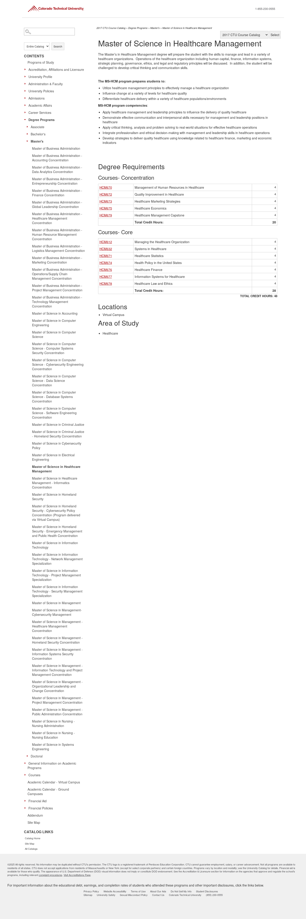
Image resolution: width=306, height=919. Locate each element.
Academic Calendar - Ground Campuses (48, 791)
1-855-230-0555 (265, 8)
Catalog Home (32, 838)
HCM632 (105, 249)
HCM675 (105, 208)
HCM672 (105, 194)
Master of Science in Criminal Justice (58, 424)
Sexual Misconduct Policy (134, 895)
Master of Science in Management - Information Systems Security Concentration (57, 654)
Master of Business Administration (56, 148)
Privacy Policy (91, 891)
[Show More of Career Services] (26, 112)
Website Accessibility (114, 891)
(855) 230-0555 (214, 895)
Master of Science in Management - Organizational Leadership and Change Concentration (57, 686)
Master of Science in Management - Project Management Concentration (57, 700)
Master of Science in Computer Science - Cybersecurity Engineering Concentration (58, 364)
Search (58, 46)
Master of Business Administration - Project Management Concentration (57, 287)
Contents (34, 56)
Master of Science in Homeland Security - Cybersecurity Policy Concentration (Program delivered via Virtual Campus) (56, 513)
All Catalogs (31, 848)
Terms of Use (138, 891)
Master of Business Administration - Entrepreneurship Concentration (57, 181)
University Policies (41, 91)
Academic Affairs (40, 105)
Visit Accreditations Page (77, 875)
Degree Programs (41, 119)
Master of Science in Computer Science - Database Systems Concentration (54, 396)
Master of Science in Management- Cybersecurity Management (57, 612)
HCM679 (105, 215)
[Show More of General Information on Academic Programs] (26, 763)
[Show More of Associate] (28, 126)
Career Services (39, 112)
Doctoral (37, 756)
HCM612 (105, 242)
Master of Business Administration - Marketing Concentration (57, 259)
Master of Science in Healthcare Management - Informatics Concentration (54, 482)
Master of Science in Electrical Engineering (53, 457)
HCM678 (105, 283)
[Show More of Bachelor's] (28, 134)
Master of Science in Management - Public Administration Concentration (57, 711)
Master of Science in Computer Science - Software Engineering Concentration (54, 412)
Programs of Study (41, 62)
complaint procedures (50, 875)
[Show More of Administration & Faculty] (26, 83)
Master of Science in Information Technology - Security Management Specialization (57, 591)
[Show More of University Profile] (26, 76)
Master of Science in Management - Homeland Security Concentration (57, 640)
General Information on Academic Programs (52, 765)
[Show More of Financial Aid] (26, 800)
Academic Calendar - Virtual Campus (54, 782)
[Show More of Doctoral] (28, 756)
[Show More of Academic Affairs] (26, 105)
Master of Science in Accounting (55, 313)
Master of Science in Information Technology (55, 545)
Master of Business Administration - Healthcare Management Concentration (57, 218)
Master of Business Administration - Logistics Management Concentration (58, 248)
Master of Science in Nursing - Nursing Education (53, 735)
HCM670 (105, 187)
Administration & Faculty (45, 84)
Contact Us (158, 895)
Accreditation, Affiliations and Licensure (56, 69)
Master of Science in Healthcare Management (56, 468)
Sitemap (88, 895)
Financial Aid (37, 801)
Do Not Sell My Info (181, 891)
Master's (37, 141)
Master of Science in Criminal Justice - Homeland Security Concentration (58, 433)
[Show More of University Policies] (26, 91)
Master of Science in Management (56, 603)
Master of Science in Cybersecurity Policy (56, 445)
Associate (37, 127)
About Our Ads (158, 891)
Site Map (34, 822)
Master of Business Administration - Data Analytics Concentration (57, 169)
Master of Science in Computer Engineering (54, 322)
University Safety (106, 895)
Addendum (35, 815)
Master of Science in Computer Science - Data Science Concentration (54, 380)
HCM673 (105, 201)
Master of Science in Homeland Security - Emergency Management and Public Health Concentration (57, 531)
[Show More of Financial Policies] (26, 808)
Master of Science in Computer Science (54, 334)
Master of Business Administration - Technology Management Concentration (57, 301)
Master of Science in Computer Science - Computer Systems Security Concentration (54, 348)
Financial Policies (40, 808)
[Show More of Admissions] (26, 98)
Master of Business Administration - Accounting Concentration (57, 157)
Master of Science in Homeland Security (54, 496)
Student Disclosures (207, 891)
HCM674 (105, 262)
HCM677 (105, 276)
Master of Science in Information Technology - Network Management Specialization (57, 559)
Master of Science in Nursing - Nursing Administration (53, 723)
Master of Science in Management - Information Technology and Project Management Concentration (57, 670)
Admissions (36, 98)
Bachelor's (38, 134)
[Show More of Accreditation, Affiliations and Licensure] (26, 69)
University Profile (40, 76)
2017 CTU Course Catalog (111, 28)
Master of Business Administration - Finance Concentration (57, 192)
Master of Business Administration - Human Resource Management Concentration (57, 234)
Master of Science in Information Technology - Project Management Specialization (56, 575)
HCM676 (105, 269)
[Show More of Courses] (26, 774)
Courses (34, 775)
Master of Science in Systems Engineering (53, 746)
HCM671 (105, 255)
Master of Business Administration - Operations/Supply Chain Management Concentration (57, 274)
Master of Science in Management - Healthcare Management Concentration (57, 626)
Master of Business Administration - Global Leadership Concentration (57, 204)
